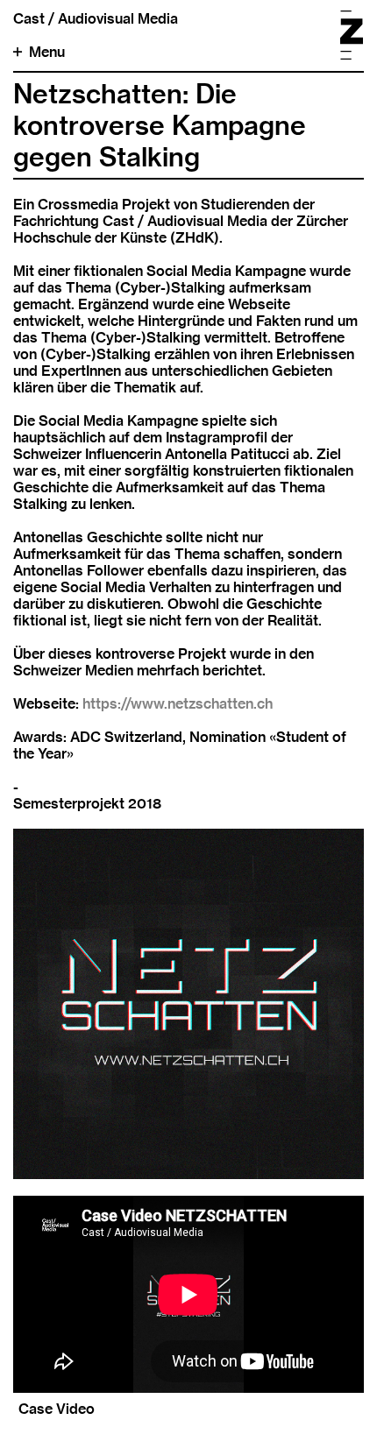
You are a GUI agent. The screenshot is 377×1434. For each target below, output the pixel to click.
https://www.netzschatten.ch (177, 704)
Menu (47, 52)
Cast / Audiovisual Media (95, 19)
